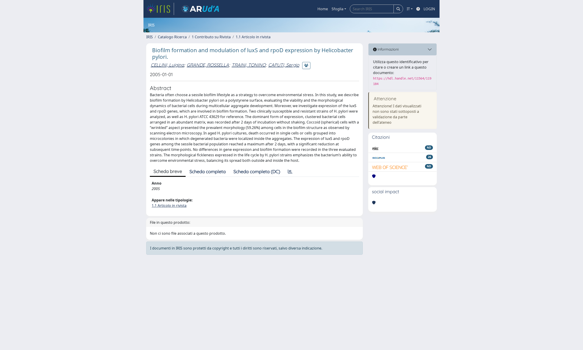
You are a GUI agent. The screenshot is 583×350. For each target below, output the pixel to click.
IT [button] (408, 8)
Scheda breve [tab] (167, 171)
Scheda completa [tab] (207, 171)
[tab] (290, 171)
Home (322, 8)
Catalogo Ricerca (172, 36)
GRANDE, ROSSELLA (208, 65)
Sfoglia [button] (337, 8)
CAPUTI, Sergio (283, 65)
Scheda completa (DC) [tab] (256, 171)
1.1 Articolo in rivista (253, 36)
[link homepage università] (200, 9)
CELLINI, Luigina (167, 65)
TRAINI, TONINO (249, 65)
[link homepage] (160, 9)
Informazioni (388, 49)
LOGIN (429, 8)
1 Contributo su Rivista (211, 36)
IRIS (149, 36)
